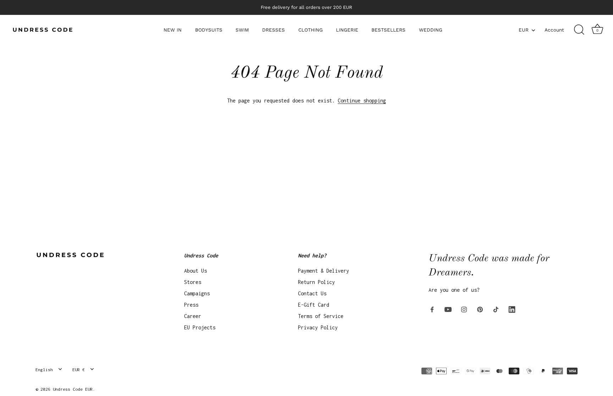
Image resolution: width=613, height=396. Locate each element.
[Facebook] (432, 309)
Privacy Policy (318, 327)
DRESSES (273, 30)
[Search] (579, 30)
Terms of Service (320, 316)
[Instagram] (464, 309)
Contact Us (312, 293)
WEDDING (430, 30)
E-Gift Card (313, 305)
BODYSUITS (208, 30)
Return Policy (316, 282)
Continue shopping (362, 100)
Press (191, 305)
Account (554, 30)
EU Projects (199, 327)
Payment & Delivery (323, 271)
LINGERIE (347, 30)
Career (192, 316)
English (44, 369)
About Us (195, 271)
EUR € (78, 369)
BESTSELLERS (388, 30)
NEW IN (173, 30)
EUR (524, 30)
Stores (192, 282)
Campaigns (197, 293)
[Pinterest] (480, 309)
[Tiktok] (495, 309)
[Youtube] (448, 309)
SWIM (242, 30)
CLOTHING (310, 30)
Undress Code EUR (73, 389)
